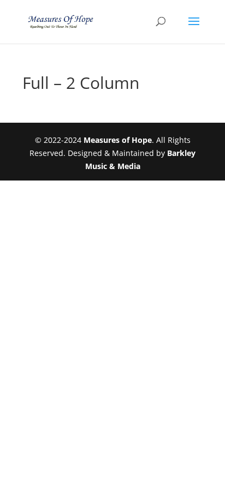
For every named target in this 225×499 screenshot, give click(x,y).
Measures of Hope (118, 140)
